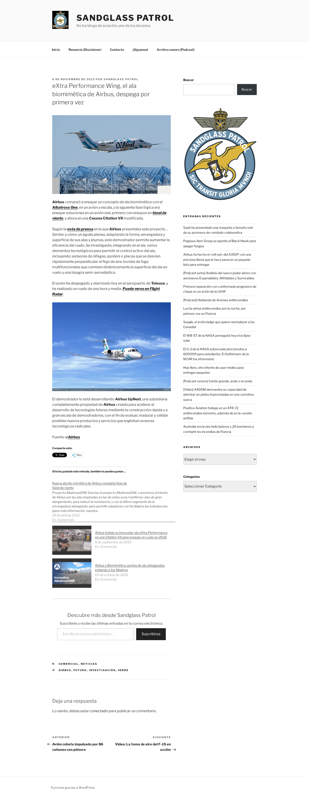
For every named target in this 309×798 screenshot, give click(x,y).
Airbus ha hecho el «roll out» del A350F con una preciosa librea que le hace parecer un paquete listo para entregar (217, 259)
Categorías (191, 476)
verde (123, 670)
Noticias (89, 663)
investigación (102, 670)
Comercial (69, 663)
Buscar (188, 80)
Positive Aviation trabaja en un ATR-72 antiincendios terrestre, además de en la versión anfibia (217, 413)
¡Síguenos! (140, 49)
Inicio (56, 49)
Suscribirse (151, 634)
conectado (99, 711)
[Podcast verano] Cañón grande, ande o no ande (217, 381)
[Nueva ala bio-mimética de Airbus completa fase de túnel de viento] (113, 499)
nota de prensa (80, 229)
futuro (80, 670)
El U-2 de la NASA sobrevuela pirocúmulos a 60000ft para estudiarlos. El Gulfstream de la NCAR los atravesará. (216, 354)
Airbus (74, 437)
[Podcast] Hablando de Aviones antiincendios (215, 300)
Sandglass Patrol (125, 18)
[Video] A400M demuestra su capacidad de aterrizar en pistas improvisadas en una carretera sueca (218, 394)
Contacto (117, 49)
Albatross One (65, 207)
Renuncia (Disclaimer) (85, 49)
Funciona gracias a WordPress (73, 787)
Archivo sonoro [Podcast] (175, 49)
